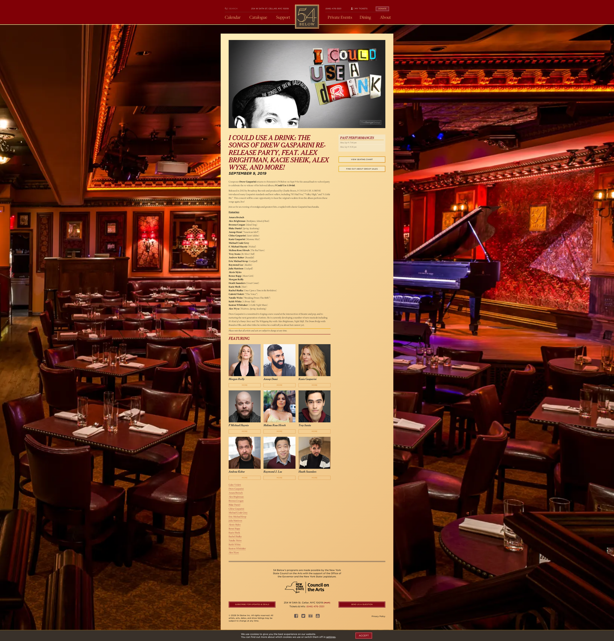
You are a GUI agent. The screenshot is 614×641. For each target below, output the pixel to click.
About (385, 17)
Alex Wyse (234, 552)
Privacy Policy (378, 616)
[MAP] (327, 602)
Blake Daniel (234, 504)
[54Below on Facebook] (296, 616)
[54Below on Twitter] (303, 616)
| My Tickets (360, 8)
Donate (382, 9)
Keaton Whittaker (237, 548)
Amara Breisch (236, 492)
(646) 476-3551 (333, 8)
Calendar (233, 17)
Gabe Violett (235, 484)
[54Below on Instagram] (310, 616)
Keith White (235, 544)
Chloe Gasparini (236, 508)
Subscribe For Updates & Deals (252, 604)
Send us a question (362, 604)
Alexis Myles (235, 524)
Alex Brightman (236, 496)
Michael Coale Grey (238, 512)
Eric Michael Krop (237, 516)
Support (283, 17)
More (245, 385)
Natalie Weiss (235, 540)
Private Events (340, 17)
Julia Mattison (235, 520)
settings (330, 637)
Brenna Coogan (236, 500)
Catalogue (258, 17)
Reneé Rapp (234, 528)
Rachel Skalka (235, 536)
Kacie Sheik (234, 532)
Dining (365, 17)
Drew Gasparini (236, 488)
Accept (364, 635)
